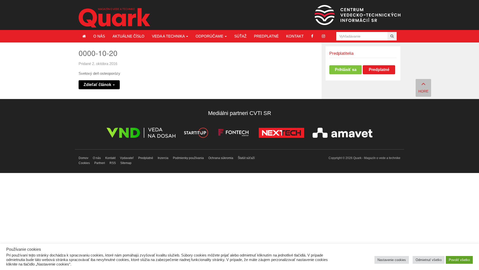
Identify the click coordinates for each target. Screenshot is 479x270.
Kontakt (295, 36)
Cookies (84, 163)
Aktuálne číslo (128, 36)
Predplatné (266, 36)
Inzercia (163, 158)
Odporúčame (210, 36)
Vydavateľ (127, 158)
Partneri (99, 163)
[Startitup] (196, 134)
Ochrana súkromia (220, 158)
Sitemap (125, 163)
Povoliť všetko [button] (459, 260)
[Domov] (84, 36)
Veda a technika (169, 36)
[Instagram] (323, 36)
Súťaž (240, 36)
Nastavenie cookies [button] (391, 260)
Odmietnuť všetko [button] (429, 260)
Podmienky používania (188, 158)
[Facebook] (312, 36)
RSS (113, 163)
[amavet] (342, 134)
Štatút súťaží (246, 158)
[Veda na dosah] (141, 134)
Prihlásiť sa (346, 70)
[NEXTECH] (281, 134)
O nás (99, 36)
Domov (83, 158)
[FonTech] (233, 134)
